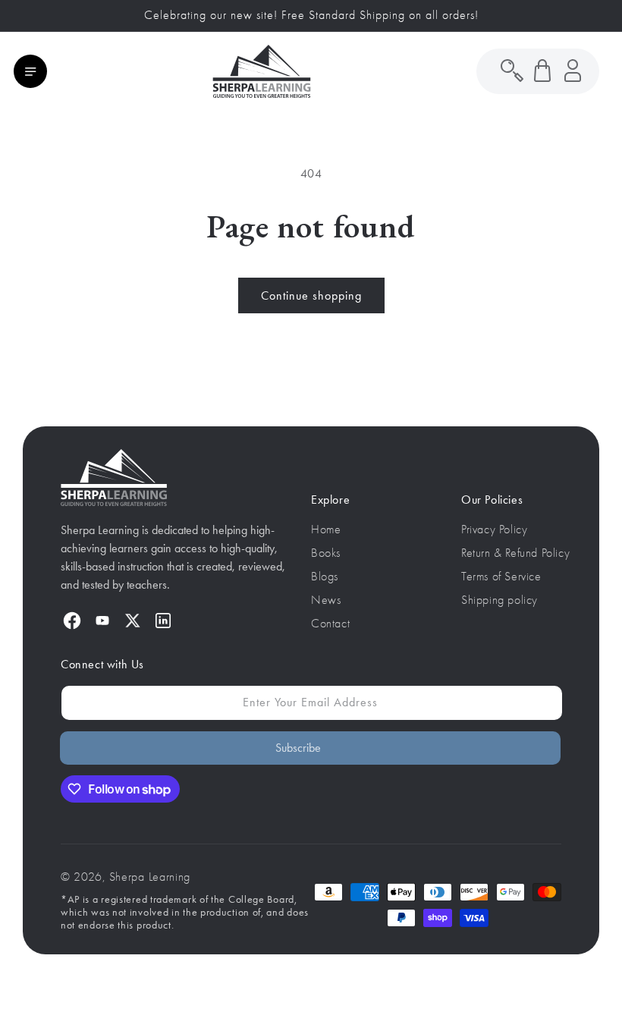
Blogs (324, 576)
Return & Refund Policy (515, 553)
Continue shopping (311, 295)
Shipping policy (499, 600)
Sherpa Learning (150, 877)
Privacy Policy (494, 529)
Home (326, 529)
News (326, 600)
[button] (30, 71)
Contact (330, 623)
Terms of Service (501, 576)
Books (326, 553)
